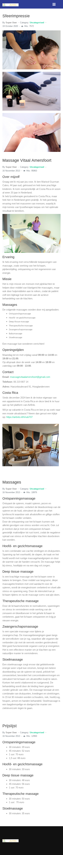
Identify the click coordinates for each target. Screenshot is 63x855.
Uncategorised (37, 22)
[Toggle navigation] (54, 4)
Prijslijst (9, 726)
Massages (11, 482)
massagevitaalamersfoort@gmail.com (30, 377)
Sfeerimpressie (16, 16)
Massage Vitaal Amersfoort (26, 160)
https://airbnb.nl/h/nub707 (19, 417)
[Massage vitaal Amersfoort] (10, 4)
